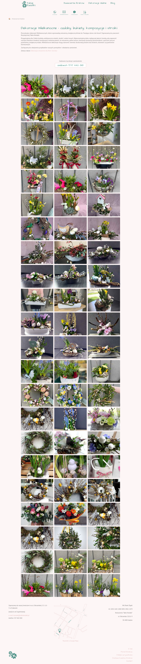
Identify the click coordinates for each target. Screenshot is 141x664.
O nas (130, 649)
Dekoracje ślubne (97, 3)
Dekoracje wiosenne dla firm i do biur (44, 51)
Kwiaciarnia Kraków (74, 3)
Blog (113, 3)
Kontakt (129, 661)
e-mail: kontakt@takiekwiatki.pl (19, 615)
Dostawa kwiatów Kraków (122, 658)
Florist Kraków (126, 652)
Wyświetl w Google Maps (70, 641)
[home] (28, 4)
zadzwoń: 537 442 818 (70, 65)
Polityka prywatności (124, 655)
